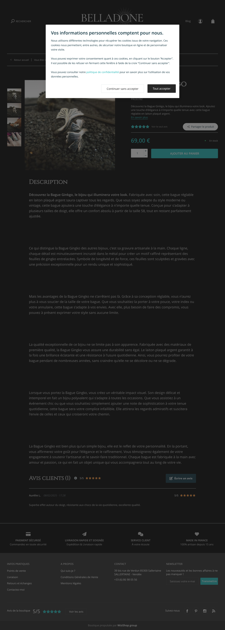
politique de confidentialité (102, 72)
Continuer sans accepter (123, 89)
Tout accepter (162, 88)
